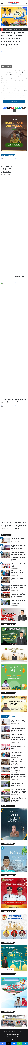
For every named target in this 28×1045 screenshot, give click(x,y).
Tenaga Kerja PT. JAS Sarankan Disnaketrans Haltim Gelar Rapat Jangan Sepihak (21, 525)
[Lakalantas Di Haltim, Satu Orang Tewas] (7, 340)
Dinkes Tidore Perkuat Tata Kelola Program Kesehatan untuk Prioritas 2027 (18, 547)
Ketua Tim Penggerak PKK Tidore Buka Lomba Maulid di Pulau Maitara (18, 798)
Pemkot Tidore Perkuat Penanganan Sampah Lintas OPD (17, 579)
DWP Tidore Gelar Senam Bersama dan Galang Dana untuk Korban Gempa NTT (18, 791)
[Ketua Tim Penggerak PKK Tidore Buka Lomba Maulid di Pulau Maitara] (5, 799)
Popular (13, 716)
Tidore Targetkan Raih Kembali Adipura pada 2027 (19, 539)
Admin (3, 48)
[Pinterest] (12, 108)
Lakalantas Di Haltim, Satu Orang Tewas (7, 400)
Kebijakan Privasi (21, 1036)
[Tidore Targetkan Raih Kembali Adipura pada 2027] (5, 540)
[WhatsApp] (15, 108)
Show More (13, 101)
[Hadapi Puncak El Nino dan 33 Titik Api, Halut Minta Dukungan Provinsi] (5, 588)
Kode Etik (14, 1039)
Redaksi (8, 1036)
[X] (8, 108)
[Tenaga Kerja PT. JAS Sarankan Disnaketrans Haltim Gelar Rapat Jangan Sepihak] (21, 463)
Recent (5, 716)
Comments (22, 716)
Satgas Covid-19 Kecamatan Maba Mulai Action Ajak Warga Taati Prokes (7, 525)
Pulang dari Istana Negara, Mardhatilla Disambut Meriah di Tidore (18, 602)
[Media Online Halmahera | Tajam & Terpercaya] (14, 2)
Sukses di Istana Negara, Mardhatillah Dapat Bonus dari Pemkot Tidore (18, 594)
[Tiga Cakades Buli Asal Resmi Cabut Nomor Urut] (21, 216)
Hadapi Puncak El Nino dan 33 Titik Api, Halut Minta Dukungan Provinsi (18, 587)
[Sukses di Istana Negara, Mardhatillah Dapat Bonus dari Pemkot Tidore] (5, 595)
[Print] (14, 110)
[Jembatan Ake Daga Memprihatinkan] (21, 340)
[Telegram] (19, 108)
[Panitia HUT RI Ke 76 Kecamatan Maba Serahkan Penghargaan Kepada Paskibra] (7, 161)
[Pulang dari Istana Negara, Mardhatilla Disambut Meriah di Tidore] (5, 602)
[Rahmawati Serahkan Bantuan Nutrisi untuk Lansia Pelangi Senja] (5, 573)
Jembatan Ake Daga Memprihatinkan (20, 400)
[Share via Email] (23, 108)
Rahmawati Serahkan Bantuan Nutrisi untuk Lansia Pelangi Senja (17, 572)
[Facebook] (4, 108)
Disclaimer (13, 1036)
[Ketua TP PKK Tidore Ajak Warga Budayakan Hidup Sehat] (5, 565)
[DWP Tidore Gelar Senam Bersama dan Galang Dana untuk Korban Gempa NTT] (5, 792)
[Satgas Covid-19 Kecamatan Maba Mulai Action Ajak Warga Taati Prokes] (7, 463)
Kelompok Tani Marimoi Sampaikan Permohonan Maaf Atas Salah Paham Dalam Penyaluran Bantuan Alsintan (19, 556)
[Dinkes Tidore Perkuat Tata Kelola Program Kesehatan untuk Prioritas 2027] (5, 547)
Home (4, 1036)
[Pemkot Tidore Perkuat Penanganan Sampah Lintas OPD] (5, 580)
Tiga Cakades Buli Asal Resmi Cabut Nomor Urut (20, 276)
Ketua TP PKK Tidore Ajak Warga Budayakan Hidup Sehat (18, 565)
